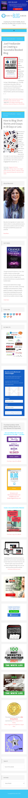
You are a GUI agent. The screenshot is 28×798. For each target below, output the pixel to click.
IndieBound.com (14, 496)
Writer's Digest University (10, 724)
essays (22, 170)
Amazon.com (14, 493)
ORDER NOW (18, 9)
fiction (5, 172)
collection (13, 170)
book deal (9, 170)
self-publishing (21, 104)
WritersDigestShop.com (14, 498)
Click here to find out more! (14, 569)
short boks (19, 172)
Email (6, 405)
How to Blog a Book (14, 16)
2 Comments (20, 39)
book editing (11, 102)
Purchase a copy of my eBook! (14, 461)
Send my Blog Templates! (13, 413)
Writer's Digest (15, 720)
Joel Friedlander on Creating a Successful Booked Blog (13, 48)
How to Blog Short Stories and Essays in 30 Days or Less (12, 123)
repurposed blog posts (13, 104)
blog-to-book (16, 168)
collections (18, 170)
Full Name (7, 398)
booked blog (17, 102)
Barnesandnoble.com (14, 495)
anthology (11, 168)
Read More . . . (7, 233)
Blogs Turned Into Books (14, 99)
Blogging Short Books (13, 167)
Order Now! (6, 300)
